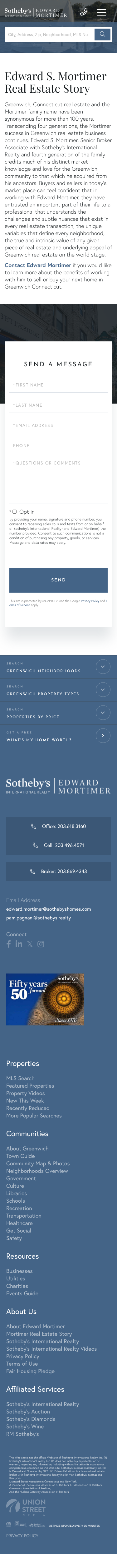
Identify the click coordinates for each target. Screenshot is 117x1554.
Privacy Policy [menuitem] (22, 1356)
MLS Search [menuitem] (20, 1078)
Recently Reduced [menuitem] (28, 1108)
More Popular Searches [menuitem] (34, 1115)
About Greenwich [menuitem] (27, 1148)
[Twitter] (30, 944)
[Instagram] (40, 944)
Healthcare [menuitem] (19, 1223)
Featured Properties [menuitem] (30, 1085)
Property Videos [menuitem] (25, 1093)
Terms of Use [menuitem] (22, 1363)
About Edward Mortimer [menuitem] (35, 1326)
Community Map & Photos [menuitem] (38, 1163)
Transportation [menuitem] (23, 1215)
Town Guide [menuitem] (20, 1155)
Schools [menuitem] (15, 1200)
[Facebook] (8, 944)
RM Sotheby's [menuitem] (22, 1433)
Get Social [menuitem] (18, 1230)
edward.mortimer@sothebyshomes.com (48, 909)
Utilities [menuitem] (15, 1278)
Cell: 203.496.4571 (63, 845)
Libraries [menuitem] (16, 1193)
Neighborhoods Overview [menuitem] (37, 1170)
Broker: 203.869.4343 (63, 871)
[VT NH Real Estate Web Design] (58, 1507)
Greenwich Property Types (43, 694)
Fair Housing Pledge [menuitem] (30, 1371)
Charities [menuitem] (17, 1285)
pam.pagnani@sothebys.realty (38, 917)
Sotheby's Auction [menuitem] (28, 1411)
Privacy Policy (90, 601)
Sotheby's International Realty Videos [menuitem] (51, 1348)
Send (58, 580)
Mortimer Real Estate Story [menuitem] (39, 1333)
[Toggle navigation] (101, 12)
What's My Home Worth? (39, 740)
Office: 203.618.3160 (63, 826)
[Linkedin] (19, 944)
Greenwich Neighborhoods (44, 671)
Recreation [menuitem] (19, 1208)
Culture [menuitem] (15, 1185)
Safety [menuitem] (14, 1238)
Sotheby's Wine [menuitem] (25, 1426)
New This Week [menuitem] (25, 1100)
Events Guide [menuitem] (22, 1293)
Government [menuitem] (21, 1178)
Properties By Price (33, 717)
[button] (102, 34)
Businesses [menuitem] (19, 1270)
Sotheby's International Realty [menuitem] (42, 1341)
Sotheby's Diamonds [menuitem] (30, 1418)
